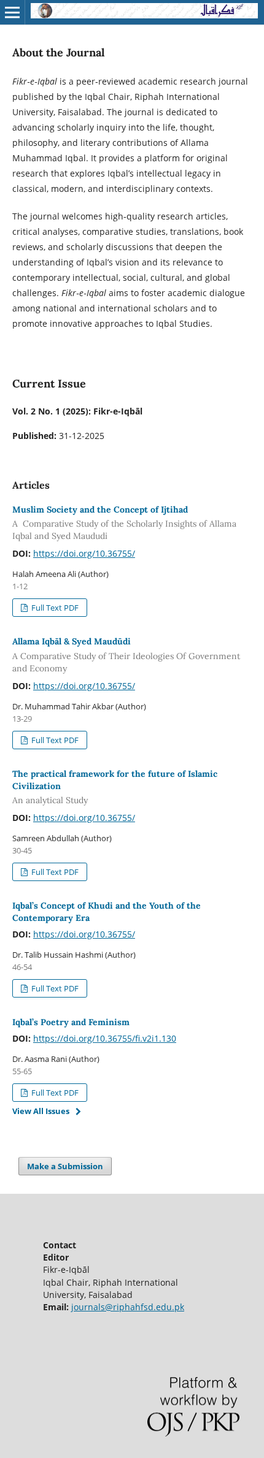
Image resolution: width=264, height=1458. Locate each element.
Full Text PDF (54, 607)
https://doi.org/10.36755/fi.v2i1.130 (104, 1038)
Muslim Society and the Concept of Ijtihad (124, 523)
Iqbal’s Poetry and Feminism (71, 1022)
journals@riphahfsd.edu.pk (127, 1307)
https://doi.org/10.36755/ (84, 553)
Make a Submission (65, 1166)
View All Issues (40, 1110)
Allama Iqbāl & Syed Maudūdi (126, 655)
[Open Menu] (12, 12)
